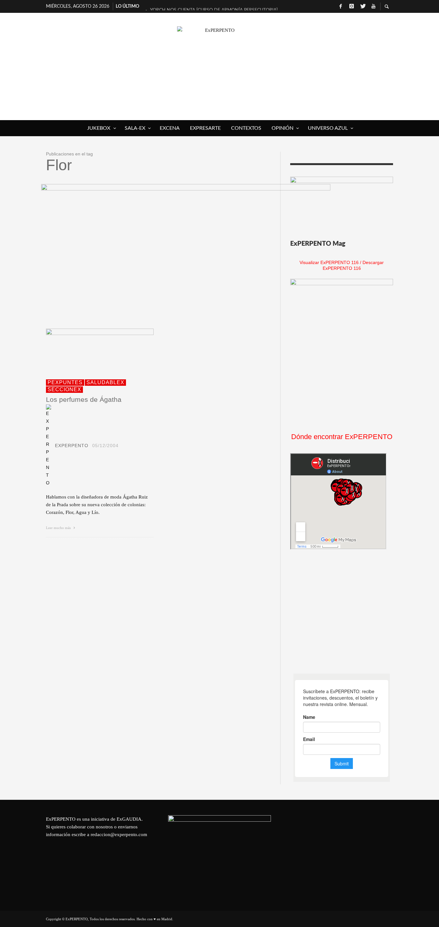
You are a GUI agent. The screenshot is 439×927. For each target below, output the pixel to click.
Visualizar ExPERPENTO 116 (329, 262)
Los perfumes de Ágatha (83, 399)
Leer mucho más (59, 528)
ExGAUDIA (129, 819)
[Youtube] (373, 6)
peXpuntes (65, 382)
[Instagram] (351, 6)
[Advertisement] (338, 611)
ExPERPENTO (71, 445)
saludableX (105, 382)
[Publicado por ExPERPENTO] (48, 445)
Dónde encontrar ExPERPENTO (341, 437)
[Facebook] (340, 6)
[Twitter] (362, 6)
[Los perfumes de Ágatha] (89, 350)
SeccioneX (64, 389)
